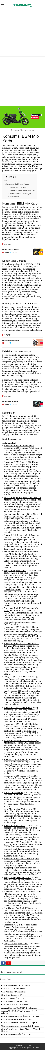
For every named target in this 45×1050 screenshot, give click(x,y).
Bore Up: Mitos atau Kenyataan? (22, 190)
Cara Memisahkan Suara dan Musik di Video (20, 1016)
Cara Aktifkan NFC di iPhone (13, 992)
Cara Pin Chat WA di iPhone (13, 988)
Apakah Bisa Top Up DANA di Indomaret (19, 1008)
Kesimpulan (14, 197)
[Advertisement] (22, 32)
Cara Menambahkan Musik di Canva (16, 1019)
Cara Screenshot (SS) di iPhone (14, 1004)
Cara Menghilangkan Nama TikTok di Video (20, 1026)
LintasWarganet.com (22, 1045)
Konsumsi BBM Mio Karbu (17, 184)
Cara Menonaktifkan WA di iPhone (16, 1001)
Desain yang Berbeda (18, 187)
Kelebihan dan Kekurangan (20, 193)
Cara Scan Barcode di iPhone (13, 995)
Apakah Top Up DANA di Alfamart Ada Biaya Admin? (20, 1012)
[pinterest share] (8, 963)
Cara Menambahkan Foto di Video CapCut (19, 1022)
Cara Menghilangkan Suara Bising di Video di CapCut (20, 1030)
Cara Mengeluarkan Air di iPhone (15, 985)
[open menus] (3, 5)
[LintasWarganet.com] (22, 4)
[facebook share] (3, 963)
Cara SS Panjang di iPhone (12, 998)
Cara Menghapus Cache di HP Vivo (16, 1034)
